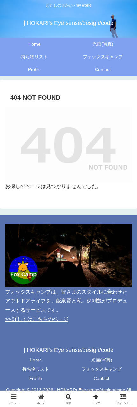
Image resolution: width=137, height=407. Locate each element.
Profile (35, 378)
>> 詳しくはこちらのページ (36, 319)
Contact (101, 378)
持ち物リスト (35, 369)
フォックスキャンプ (102, 369)
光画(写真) (101, 359)
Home (36, 359)
